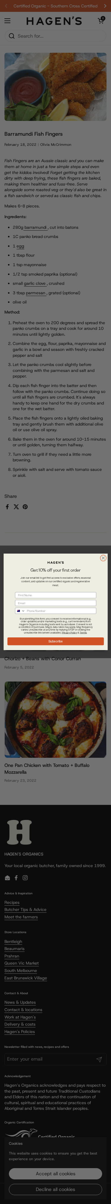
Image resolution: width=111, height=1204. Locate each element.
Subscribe (55, 641)
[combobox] (20, 611)
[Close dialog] (103, 558)
